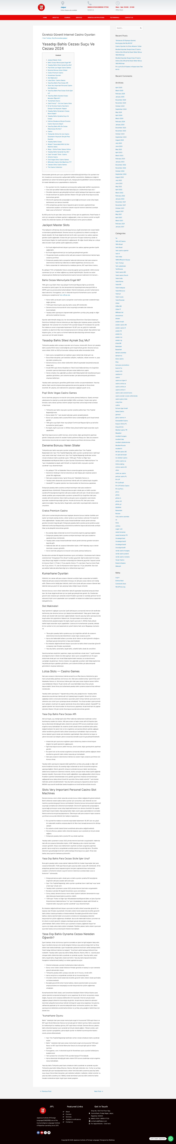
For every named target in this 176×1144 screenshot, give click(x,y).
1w (116, 238)
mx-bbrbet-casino (121, 458)
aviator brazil (119, 322)
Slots (117, 523)
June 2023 (118, 146)
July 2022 (118, 180)
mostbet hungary (120, 436)
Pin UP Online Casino (122, 486)
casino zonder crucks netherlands (126, 396)
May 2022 (118, 186)
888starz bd (119, 312)
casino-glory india (121, 399)
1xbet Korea (119, 281)
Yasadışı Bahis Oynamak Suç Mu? (58, 152)
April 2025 (118, 87)
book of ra (118, 368)
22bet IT (118, 309)
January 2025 (119, 97)
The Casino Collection (55, 167)
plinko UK (118, 501)
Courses (67, 17)
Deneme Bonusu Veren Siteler (57, 70)
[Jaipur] (63, 3)
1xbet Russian (119, 300)
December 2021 (120, 202)
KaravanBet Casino (121, 421)
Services (79, 17)
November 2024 (120, 103)
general (117, 414)
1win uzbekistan (120, 266)
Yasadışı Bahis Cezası (55, 142)
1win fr (117, 254)
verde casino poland (122, 554)
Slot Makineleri (52, 78)
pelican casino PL (121, 476)
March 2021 (119, 220)
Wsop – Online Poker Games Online (59, 149)
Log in (117, 577)
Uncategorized (120, 538)
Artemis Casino (53, 157)
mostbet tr (118, 448)
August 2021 (119, 211)
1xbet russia (119, 297)
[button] (170, 1138)
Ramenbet (118, 510)
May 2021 (118, 214)
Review (117, 513)
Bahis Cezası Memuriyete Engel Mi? (59, 62)
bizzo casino (119, 359)
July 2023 (118, 143)
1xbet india (118, 278)
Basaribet (118, 349)
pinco (117, 492)
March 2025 (119, 90)
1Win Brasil (119, 244)
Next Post (98, 1091)
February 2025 (120, 94)
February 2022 (120, 196)
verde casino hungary (122, 551)
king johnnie (119, 427)
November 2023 (120, 131)
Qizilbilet (118, 507)
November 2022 (120, 168)
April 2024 (118, 115)
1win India (118, 257)
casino (117, 377)
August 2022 (119, 177)
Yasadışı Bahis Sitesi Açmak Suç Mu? (60, 65)
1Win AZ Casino (120, 241)
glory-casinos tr (120, 417)
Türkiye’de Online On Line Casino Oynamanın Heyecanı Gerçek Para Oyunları (59, 136)
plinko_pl (118, 504)
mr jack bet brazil (121, 455)
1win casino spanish (121, 250)
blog (116, 362)
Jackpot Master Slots (54, 60)
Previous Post (45, 1091)
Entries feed (119, 581)
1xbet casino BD (120, 272)
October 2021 (119, 208)
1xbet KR (118, 284)
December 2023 (120, 128)
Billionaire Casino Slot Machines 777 (60, 162)
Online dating (119, 464)
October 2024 (119, 106)
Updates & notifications (96, 17)
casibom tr (118, 374)
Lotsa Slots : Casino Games (56, 80)
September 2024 (120, 109)
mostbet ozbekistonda (122, 442)
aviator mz (118, 337)
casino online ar (120, 387)
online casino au (120, 461)
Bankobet (118, 346)
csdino (117, 405)
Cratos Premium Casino (55, 73)
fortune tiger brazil (121, 408)
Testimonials (114, 17)
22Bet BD (118, 306)
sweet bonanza (120, 532)
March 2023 (119, 155)
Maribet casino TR (121, 430)
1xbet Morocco (120, 291)
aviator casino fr (120, 328)
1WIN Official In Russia (122, 260)
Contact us (129, 17)
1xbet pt (118, 294)
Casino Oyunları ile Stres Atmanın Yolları (128, 46)
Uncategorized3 (120, 541)
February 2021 (120, 224)
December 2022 (120, 165)
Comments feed (120, 584)
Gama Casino (119, 411)
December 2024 (120, 100)
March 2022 (119, 193)
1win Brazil (118, 247)
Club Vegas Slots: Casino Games (58, 159)
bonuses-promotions (122, 365)
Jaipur (63, 7)
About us (55, 17)
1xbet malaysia (120, 288)
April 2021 (118, 217)
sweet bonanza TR (121, 535)
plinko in (118, 498)
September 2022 (120, 174)
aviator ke (118, 334)
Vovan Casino (119, 560)
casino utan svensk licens (123, 393)
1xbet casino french (121, 275)
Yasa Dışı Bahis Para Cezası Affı (58, 83)
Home (45, 17)
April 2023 (118, 152)
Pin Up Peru (119, 489)
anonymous (119, 315)
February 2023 (120, 159)
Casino (50, 131)
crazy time (118, 402)
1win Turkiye (47, 38)
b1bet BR (118, 343)
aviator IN (118, 331)
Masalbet (118, 433)
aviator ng (118, 340)
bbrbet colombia (120, 353)
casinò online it (120, 390)
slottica (117, 526)
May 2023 (118, 149)
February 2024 (120, 121)
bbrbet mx (118, 356)
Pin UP (117, 479)
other (117, 470)
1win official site (65, 295)
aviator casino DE (121, 325)
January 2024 (119, 125)
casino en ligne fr (121, 380)
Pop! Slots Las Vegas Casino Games (59, 67)
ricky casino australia (122, 516)
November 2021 (120, 205)
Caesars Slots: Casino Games (57, 164)
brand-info (118, 371)
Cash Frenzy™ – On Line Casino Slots (60, 103)
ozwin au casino (120, 473)
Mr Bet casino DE (121, 452)
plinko (117, 495)
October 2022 (119, 171)
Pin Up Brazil (119, 482)
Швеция (118, 566)
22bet (117, 303)
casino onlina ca (120, 383)
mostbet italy (119, 439)
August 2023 (119, 140)
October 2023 (119, 134)
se (116, 520)
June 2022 (118, 183)
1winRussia (119, 269)
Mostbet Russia (120, 445)
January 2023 (119, 162)
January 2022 (119, 199)
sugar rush (118, 529)
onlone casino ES (121, 467)
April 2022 (118, 189)
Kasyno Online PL (121, 424)
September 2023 (120, 137)
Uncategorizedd (120, 544)
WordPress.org (120, 587)
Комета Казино (120, 563)
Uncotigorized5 (120, 547)
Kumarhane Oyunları (54, 75)
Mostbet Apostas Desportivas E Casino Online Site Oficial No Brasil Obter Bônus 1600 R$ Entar (128, 52)
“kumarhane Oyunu (54, 101)
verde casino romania (122, 557)
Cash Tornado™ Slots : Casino (57, 154)
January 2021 (119, 227)
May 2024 (118, 112)
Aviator (117, 318)
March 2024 (119, 118)
